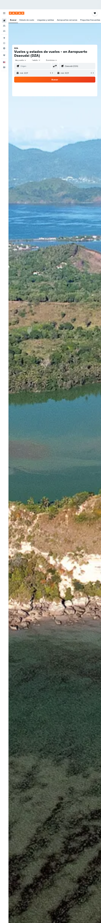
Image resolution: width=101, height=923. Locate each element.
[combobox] (51, 60)
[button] (4, 13)
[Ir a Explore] (4, 37)
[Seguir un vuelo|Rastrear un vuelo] (4, 43)
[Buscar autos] (4, 30)
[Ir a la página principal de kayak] (16, 13)
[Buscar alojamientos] (4, 25)
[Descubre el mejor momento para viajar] (4, 48)
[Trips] (4, 55)
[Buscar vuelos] (4, 20)
